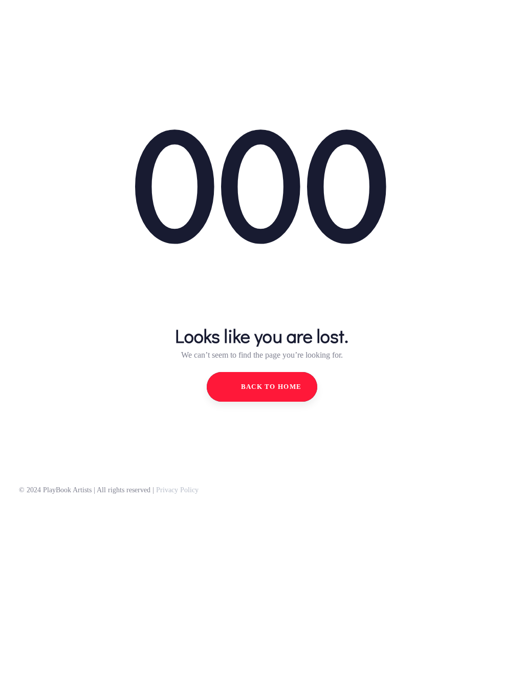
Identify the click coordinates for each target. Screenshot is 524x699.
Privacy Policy (177, 490)
